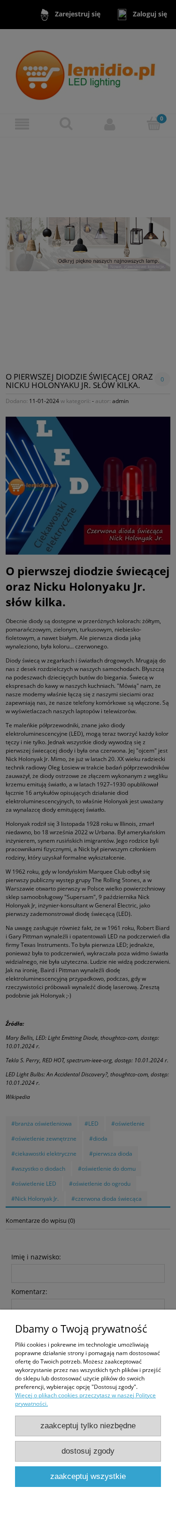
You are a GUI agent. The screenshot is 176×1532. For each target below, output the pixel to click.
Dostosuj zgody (88, 1451)
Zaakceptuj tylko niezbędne (88, 1425)
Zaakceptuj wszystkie (88, 1476)
